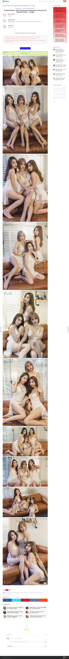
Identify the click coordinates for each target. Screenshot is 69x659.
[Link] (23, 641)
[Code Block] (22, 641)
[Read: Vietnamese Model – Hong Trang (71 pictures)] (54, 55)
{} (24, 641)
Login (45, 634)
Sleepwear (34, 592)
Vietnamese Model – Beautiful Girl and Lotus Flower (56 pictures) (60, 60)
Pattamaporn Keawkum (18, 592)
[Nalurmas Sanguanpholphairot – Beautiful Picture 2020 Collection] (68, 329)
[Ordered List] (17, 641)
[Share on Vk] (34, 600)
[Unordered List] (19, 641)
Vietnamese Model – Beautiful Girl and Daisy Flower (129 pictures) (60, 50)
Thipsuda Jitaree (6, 594)
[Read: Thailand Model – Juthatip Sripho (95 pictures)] (54, 74)
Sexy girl (25, 592)
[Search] (60, 1)
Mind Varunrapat (8, 592)
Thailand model (11, 21)
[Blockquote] (20, 641)
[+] (26, 641)
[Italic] (13, 641)
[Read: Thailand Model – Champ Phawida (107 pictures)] (54, 79)
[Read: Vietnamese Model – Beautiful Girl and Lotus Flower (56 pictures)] (54, 60)
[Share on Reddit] (43, 600)
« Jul (54, 102)
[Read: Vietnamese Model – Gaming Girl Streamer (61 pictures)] (54, 65)
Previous (44, 36)
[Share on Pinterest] (25, 600)
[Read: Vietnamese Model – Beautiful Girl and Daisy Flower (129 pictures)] (54, 50)
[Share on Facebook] (7, 600)
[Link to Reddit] (64, 1)
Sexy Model (29, 592)
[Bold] (11, 641)
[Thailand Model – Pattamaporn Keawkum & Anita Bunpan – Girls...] (1, 329)
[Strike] (16, 641)
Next (47, 36)
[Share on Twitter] (16, 600)
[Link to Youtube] (65, 1)
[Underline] (14, 641)
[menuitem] (40, 1)
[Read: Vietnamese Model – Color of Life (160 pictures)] (54, 70)
